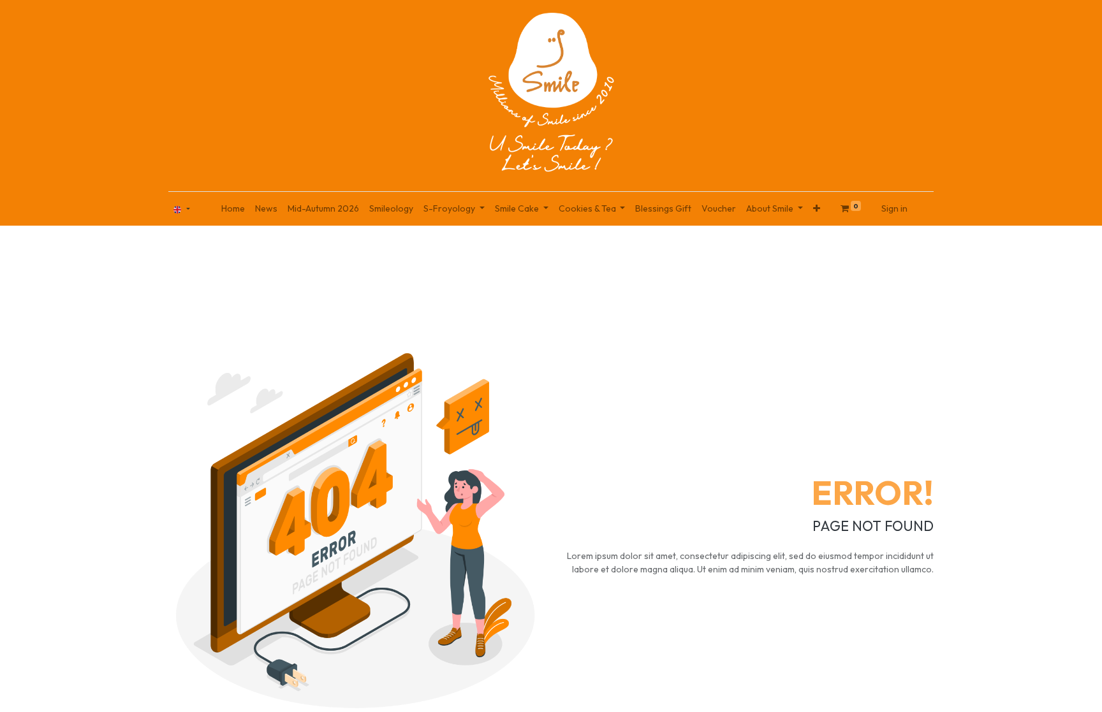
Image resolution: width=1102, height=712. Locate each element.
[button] (816, 209)
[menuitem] (233, 209)
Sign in (894, 208)
